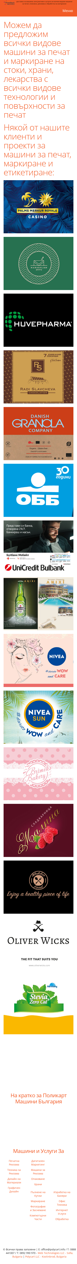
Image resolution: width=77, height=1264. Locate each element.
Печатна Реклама (14, 1162)
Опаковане (38, 1179)
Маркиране (38, 1201)
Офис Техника (62, 1202)
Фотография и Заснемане (38, 1208)
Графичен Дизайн (14, 1189)
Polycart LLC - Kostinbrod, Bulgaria (45, 1256)
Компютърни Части (38, 1217)
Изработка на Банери (62, 1193)
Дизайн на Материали (14, 1180)
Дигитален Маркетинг (38, 1162)
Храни (38, 1184)
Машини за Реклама (38, 1171)
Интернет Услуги (62, 1211)
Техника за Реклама (14, 1171)
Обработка (62, 1219)
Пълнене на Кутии (38, 1193)
